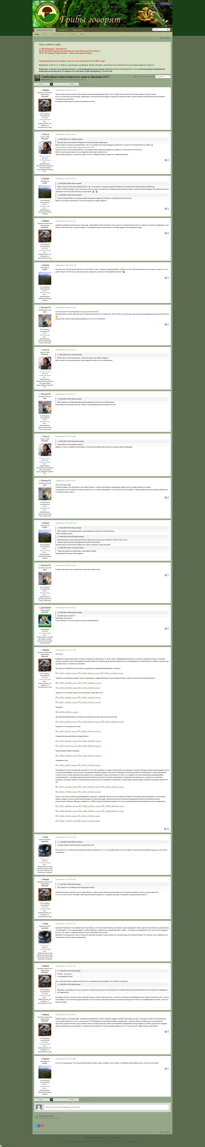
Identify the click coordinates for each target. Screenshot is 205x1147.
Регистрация (166, 3)
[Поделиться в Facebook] (38, 1125)
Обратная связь (114, 1137)
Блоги (45, 34)
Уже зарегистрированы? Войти (146, 3)
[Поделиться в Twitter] (35, 1125)
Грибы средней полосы (45, 30)
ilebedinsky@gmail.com (126, 69)
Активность (63, 30)
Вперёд (72, 84)
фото (70, 974)
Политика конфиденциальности (96, 1137)
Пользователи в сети (58, 34)
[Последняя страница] (77, 84)
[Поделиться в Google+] (42, 1125)
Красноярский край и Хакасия (75, 80)
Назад (40, 84)
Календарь (72, 34)
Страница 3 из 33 (86, 84)
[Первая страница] (35, 84)
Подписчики (161, 76)
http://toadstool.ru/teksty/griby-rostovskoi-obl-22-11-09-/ (75, 147)
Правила (82, 34)
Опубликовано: (66, 90)
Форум (36, 34)
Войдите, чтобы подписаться (144, 76)
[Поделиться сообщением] (168, 90)
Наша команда (78, 30)
